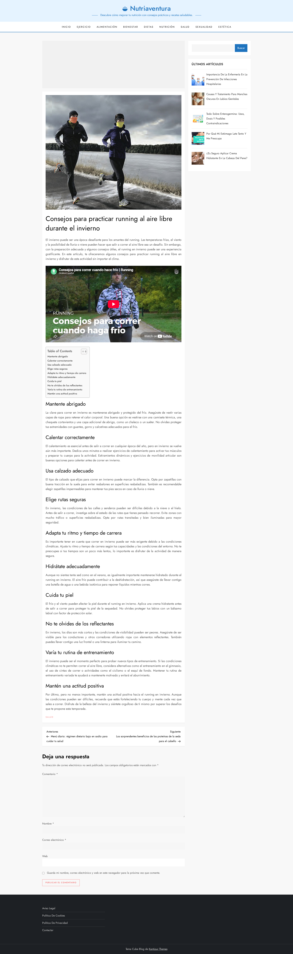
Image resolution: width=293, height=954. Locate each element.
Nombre (48, 824)
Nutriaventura (150, 8)
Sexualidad (204, 27)
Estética (224, 27)
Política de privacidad (55, 923)
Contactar (47, 930)
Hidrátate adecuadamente (61, 377)
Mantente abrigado (57, 356)
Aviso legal (48, 908)
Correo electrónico (54, 840)
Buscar (241, 48)
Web (45, 856)
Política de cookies (53, 916)
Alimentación (107, 27)
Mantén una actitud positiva (62, 393)
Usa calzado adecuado (59, 364)
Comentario (50, 774)
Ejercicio (84, 27)
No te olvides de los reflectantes (64, 385)
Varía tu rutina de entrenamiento (64, 389)
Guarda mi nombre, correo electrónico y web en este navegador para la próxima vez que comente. (103, 873)
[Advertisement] (113, 64)
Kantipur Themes (158, 949)
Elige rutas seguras (57, 369)
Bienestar (130, 27)
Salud (185, 27)
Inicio (66, 27)
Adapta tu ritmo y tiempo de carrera (66, 373)
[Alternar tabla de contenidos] (82, 351)
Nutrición (167, 27)
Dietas (148, 27)
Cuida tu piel (54, 381)
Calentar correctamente (60, 360)
